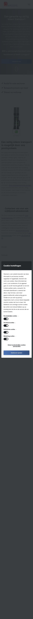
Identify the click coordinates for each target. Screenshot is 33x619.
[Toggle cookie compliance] (6, 325)
